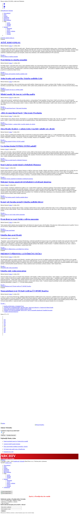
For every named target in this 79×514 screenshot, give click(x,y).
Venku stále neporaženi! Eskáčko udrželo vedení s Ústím (17, 309)
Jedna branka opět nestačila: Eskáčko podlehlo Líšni (21, 78)
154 (5, 322)
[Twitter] (4, 5)
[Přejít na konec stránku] (4, 334)
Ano (3, 432)
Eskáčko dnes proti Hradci (11, 235)
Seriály (8, 23)
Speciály (9, 24)
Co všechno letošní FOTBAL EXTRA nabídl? (18, 146)
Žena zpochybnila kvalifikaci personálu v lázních (16, 446)
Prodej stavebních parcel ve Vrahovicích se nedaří (16, 441)
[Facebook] (4, 4)
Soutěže (9, 25)
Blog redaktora (7, 20)
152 (5, 319)
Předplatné (9, 28)
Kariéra (8, 32)
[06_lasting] (3, 423)
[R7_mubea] (3, 460)
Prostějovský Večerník (18, 461)
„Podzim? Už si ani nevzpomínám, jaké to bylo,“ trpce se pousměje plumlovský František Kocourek (28, 310)
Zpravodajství (7, 13)
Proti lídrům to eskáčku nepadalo (14, 60)
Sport (5, 14)
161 (5, 332)
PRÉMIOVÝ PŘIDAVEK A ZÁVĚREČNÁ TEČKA (21, 254)
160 (5, 330)
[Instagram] (4, 8)
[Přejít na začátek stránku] (4, 317)
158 (5, 328)
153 (5, 321)
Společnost (6, 17)
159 (5, 329)
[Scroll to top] (1, 490)
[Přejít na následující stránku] (4, 333)
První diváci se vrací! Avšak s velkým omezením (20, 219)
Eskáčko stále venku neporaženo (13, 271)
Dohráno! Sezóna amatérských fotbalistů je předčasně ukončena (26, 182)
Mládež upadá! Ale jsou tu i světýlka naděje (18, 94)
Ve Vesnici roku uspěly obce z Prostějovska (14, 449)
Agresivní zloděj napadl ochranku (12, 444)
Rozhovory (6, 18)
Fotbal (10, 45)
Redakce (6, 27)
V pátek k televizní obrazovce (11, 311)
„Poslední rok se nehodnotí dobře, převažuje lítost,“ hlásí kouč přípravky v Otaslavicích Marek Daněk (28, 307)
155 (5, 323)
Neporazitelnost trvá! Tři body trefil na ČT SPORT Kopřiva (24, 291)
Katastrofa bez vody (9, 451)
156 (5, 325)
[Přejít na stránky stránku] (4, 318)
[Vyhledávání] (4, 35)
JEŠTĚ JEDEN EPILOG (10, 43)
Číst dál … (3, 55)
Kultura (5, 16)
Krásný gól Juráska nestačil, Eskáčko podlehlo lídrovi (22, 202)
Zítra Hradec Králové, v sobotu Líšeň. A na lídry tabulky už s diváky (28, 129)
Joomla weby (8, 462)
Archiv (8, 29)
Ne (3, 433)
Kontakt (9, 34)
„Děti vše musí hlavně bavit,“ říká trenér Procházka (21, 113)
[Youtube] (4, 6)
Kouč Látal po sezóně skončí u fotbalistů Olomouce (21, 165)
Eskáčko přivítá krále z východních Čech (14, 306)
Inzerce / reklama (11, 31)
